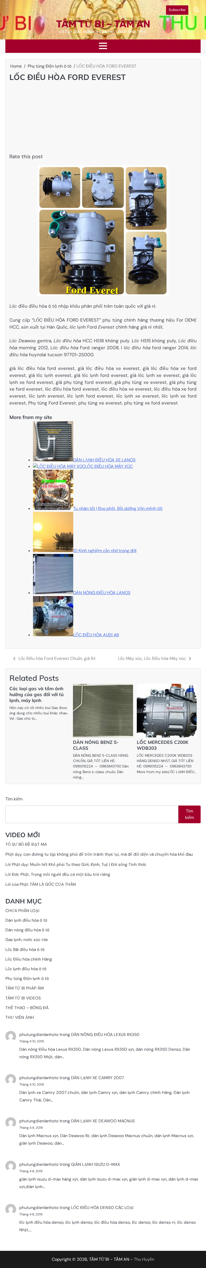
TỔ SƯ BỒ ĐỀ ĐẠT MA (26, 844)
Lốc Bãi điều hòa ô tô (25, 949)
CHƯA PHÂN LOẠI (22, 910)
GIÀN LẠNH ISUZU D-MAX (95, 1164)
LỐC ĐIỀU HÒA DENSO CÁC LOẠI (102, 1207)
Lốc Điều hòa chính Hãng (28, 959)
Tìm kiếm (14, 799)
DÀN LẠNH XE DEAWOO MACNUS (103, 1121)
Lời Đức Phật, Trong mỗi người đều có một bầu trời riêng (57, 874)
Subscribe (177, 10)
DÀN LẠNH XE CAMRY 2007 (97, 1077)
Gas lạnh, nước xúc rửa (26, 939)
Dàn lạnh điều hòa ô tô (26, 920)
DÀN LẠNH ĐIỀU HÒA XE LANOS (104, 460)
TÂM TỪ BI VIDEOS (23, 998)
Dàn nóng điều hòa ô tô (27, 930)
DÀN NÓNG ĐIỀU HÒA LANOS (101, 593)
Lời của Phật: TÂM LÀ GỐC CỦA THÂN (40, 884)
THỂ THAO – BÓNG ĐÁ (27, 1007)
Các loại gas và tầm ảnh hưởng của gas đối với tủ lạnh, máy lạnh (36, 694)
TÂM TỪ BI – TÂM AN (103, 24)
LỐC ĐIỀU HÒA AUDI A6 (96, 635)
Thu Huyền (144, 1259)
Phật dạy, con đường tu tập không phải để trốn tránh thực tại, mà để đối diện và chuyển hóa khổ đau (99, 854)
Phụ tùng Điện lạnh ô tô (27, 978)
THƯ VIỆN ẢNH (19, 1017)
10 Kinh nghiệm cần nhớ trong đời (105, 550)
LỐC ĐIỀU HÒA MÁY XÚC (109, 466)
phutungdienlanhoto (38, 1034)
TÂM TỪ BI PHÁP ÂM (24, 988)
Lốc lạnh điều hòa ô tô (25, 969)
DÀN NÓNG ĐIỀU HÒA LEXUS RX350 (105, 1034)
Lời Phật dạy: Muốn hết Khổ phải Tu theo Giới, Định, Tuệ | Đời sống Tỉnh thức (75, 864)
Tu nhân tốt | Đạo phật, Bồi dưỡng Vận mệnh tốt (118, 508)
